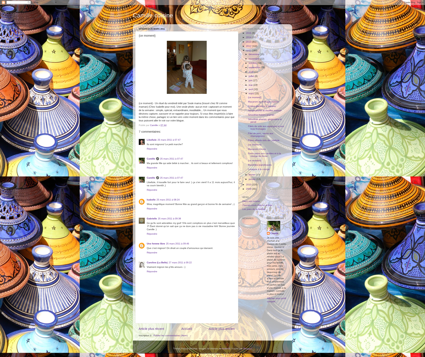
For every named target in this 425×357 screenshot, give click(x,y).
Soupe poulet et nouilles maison (265, 110)
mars (252, 93)
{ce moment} (254, 97)
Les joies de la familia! (254, 209)
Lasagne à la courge (259, 169)
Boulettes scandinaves (260, 165)
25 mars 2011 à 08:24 (168, 199)
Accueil (186, 328)
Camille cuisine (153, 15)
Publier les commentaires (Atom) (170, 335)
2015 (249, 33)
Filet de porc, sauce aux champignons (260, 134)
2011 (249, 50)
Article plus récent (151, 328)
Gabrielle (152, 218)
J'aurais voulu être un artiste (257, 205)
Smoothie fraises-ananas (261, 115)
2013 (249, 42)
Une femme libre (156, 243)
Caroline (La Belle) (157, 262)
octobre (253, 63)
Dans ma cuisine (251, 201)
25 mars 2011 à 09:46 (177, 243)
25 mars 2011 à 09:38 (169, 218)
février (252, 174)
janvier (252, 179)
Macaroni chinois (257, 149)
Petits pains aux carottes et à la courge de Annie (264, 154)
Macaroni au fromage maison (263, 101)
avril (251, 89)
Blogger (247, 348)
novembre (254, 59)
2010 (249, 184)
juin (251, 80)
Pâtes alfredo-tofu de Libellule (263, 140)
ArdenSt (226, 348)
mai (251, 85)
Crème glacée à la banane (262, 106)
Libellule (152, 140)
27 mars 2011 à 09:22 (180, 262)
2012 (249, 46)
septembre (255, 67)
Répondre (152, 149)
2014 (249, 37)
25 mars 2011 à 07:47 (169, 140)
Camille (151, 159)
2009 (249, 189)
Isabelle (151, 199)
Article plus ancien (222, 328)
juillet (252, 76)
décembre (254, 54)
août (251, 72)
